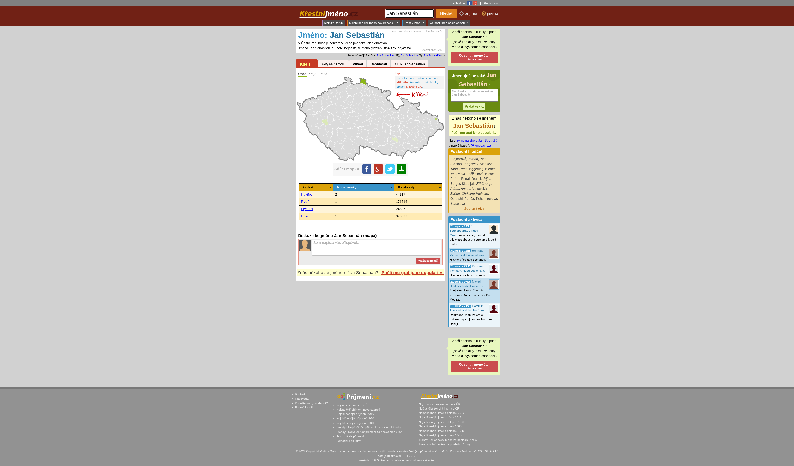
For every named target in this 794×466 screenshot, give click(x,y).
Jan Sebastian (385, 55)
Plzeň (305, 202)
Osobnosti (379, 64)
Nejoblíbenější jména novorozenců (372, 22)
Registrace (491, 3)
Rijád (487, 179)
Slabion (456, 164)
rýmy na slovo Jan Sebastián (478, 140)
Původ (358, 64)
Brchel (490, 174)
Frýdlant (307, 209)
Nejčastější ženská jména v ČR (439, 408)
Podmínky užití (304, 407)
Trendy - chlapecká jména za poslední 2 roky (448, 439)
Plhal (483, 159)
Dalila (460, 174)
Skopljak (468, 184)
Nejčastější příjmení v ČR (352, 405)
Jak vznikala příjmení (350, 436)
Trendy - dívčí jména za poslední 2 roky (444, 444)
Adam (454, 188)
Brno (304, 216)
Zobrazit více (474, 208)
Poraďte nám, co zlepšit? (311, 403)
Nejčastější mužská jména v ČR (439, 404)
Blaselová (457, 203)
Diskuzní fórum (334, 22)
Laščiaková (475, 174)
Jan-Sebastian (409, 55)
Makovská (479, 188)
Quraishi (456, 198)
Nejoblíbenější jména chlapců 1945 (442, 430)
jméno (492, 13)
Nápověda (302, 398)
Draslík (476, 179)
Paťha (454, 179)
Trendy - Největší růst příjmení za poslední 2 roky (368, 427)
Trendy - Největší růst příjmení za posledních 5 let (369, 432)
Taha (454, 169)
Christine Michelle (475, 193)
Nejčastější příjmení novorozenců (358, 409)
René (463, 169)
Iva (452, 174)
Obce (302, 74)
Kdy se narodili (333, 64)
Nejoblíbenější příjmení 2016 (355, 414)
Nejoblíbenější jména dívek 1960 (440, 426)
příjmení (473, 13)
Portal (465, 179)
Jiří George (484, 184)
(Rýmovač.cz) (481, 145)
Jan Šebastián (432, 55)
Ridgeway (470, 164)
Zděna (455, 193)
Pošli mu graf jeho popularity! (412, 272)
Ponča (469, 198)
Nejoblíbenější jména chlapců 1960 (442, 422)
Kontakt (300, 394)
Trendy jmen (412, 22)
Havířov (306, 194)
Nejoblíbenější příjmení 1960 (355, 418)
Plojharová (458, 159)
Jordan (473, 159)
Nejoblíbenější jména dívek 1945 (440, 435)
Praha (322, 74)
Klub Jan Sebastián (409, 64)
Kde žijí (307, 64)
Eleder (490, 169)
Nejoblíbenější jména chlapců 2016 (442, 412)
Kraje (312, 74)
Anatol (465, 188)
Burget (455, 184)
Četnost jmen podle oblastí (447, 22)
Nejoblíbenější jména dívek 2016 (440, 417)
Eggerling (476, 169)
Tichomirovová (486, 198)
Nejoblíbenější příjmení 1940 (355, 423)
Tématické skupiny (348, 440)
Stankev (485, 164)
